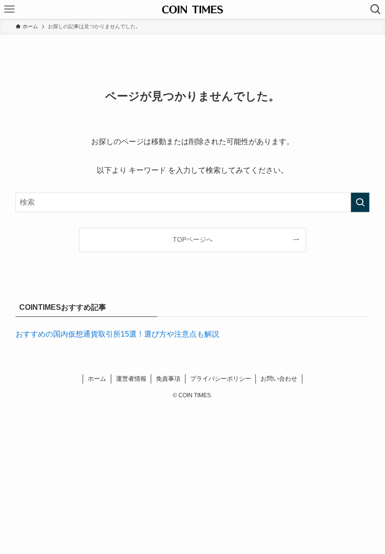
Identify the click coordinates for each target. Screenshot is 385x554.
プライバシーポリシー (220, 378)
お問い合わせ (279, 378)
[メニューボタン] (9, 9)
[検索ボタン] (375, 9)
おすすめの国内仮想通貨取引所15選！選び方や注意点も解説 (117, 334)
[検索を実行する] (360, 202)
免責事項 (168, 378)
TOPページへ (193, 239)
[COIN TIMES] (192, 9)
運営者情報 (131, 378)
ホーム (97, 378)
